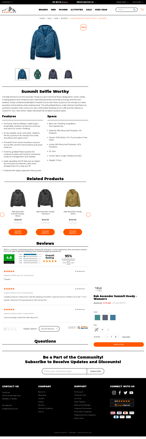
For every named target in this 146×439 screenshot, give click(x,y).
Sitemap (72, 432)
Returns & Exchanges (82, 405)
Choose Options (17, 232)
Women (63, 10)
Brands (43, 10)
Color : (96, 312)
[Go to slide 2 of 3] (88, 214)
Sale (89, 10)
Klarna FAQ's (79, 418)
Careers (41, 402)
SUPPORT (6, 2)
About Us (41, 392)
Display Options (30, 329)
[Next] (96, 2)
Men (53, 10)
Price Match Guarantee (73, 2)
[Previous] (50, 2)
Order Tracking (79, 402)
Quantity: (97, 337)
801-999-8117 (7, 406)
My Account (78, 392)
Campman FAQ (80, 395)
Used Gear (101, 10)
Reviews (41, 405)
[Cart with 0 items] (142, 9)
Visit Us (41, 412)
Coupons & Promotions (83, 408)
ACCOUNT (137, 2)
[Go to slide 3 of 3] (2, 214)
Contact (41, 398)
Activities (77, 10)
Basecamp (122, 2)
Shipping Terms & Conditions (85, 415)
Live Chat (77, 398)
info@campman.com (10, 409)
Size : (95, 325)
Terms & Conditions (45, 408)
